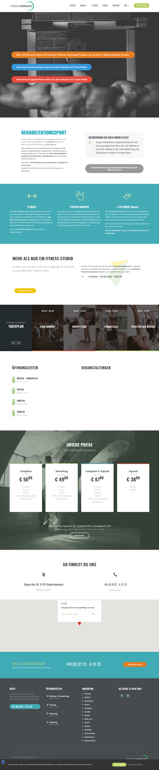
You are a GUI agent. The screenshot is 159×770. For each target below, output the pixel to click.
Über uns (88, 719)
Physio (72, 5)
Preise (105, 5)
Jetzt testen (141, 5)
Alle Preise (79, 535)
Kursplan (88, 708)
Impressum (89, 737)
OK (93, 614)
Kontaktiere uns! (135, 664)
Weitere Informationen (135, 765)
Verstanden (119, 764)
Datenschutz (90, 740)
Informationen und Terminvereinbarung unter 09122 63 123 (114, 168)
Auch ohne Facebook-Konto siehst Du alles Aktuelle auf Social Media (51, 67)
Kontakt (88, 730)
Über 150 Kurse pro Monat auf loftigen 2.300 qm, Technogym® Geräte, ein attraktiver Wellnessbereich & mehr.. (73, 54)
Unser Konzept (25, 290)
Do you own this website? (70, 614)
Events (87, 726)
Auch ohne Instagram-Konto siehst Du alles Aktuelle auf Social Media (51, 79)
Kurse (87, 704)
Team (87, 722)
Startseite (89, 701)
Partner (115, 5)
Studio (95, 5)
